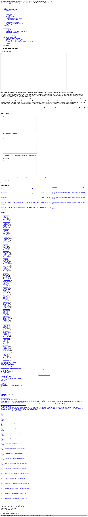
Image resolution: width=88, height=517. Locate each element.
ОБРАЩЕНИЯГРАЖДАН (4, 382)
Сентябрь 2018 (6, 324)
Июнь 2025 (5, 231)
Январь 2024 (6, 251)
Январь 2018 (6, 333)
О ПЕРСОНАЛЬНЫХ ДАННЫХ (13, 19)
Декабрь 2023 (6, 252)
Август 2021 (6, 283)
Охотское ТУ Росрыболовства (10, 9)
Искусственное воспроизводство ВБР (15, 23)
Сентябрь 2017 (6, 338)
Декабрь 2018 (6, 320)
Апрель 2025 (6, 233)
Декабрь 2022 (6, 266)
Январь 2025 (6, 237)
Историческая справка (11, 10)
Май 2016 (5, 356)
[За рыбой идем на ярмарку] (20, 131)
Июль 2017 (5, 340)
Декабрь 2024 (6, 238)
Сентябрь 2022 (6, 269)
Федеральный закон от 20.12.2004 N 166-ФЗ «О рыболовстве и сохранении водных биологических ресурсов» (27, 410)
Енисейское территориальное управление (12, 438)
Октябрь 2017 (6, 336)
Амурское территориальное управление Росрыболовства (15, 493)
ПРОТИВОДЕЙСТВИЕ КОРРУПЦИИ (6, 377)
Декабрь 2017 (6, 334)
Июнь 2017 (5, 341)
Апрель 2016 (6, 357)
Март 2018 (5, 331)
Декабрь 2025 (6, 224)
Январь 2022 (6, 278)
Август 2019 (6, 311)
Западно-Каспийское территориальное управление (14, 428)
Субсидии (8, 43)
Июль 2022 (5, 271)
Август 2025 (6, 229)
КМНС (7, 30)
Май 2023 (5, 260)
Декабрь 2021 (6, 280)
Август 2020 (6, 297)
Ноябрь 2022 (6, 267)
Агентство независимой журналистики (10, 513)
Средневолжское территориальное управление (13, 418)
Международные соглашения (13, 38)
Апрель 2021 (6, 288)
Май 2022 (5, 274)
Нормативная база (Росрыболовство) (5, 397)
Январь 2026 (6, 223)
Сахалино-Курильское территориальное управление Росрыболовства (17, 473)
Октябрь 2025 (6, 226)
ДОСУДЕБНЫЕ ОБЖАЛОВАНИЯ (14, 40)
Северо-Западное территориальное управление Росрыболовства (17, 483)
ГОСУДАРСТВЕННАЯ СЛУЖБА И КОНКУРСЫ (12, 378)
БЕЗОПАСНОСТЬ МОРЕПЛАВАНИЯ (15, 39)
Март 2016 (5, 358)
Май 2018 (5, 328)
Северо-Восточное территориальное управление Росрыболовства (17, 488)
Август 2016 (6, 353)
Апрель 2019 (6, 316)
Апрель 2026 (6, 219)
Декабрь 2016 (6, 348)
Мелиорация (9, 24)
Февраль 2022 (6, 277)
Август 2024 (6, 242)
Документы (8, 26)
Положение (8, 11)
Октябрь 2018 (6, 323)
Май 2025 (5, 232)
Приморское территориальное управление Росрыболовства (16, 498)
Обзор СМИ (6, 45)
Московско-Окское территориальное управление (13, 423)
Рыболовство (6, 28)
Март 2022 (5, 276)
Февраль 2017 (6, 346)
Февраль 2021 (6, 290)
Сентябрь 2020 (6, 296)
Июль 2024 (5, 244)
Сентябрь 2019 (6, 310)
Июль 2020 (5, 298)
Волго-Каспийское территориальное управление (14, 443)
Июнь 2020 (5, 299)
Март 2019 (5, 317)
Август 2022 (6, 270)
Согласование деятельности (12, 22)
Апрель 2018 (6, 329)
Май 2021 (5, 287)
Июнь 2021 (5, 285)
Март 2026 (5, 220)
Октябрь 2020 (6, 295)
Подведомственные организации (14, 18)
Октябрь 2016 (6, 350)
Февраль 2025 (6, 236)
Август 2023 (6, 256)
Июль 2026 (5, 216)
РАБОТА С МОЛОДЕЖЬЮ (12, 16)
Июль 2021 (5, 284)
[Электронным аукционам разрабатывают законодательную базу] (20, 153)
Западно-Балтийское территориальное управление (14, 433)
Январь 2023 (6, 265)
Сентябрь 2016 (6, 352)
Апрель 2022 (6, 275)
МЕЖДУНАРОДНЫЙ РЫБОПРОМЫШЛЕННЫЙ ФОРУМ (19, 41)
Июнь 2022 (5, 273)
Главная (5, 8)
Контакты (8, 17)
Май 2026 (5, 218)
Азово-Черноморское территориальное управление (14, 458)
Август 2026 (6, 215)
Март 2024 (5, 248)
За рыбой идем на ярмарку (10, 133)
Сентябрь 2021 (6, 282)
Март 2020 (5, 303)
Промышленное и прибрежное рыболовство (16, 31)
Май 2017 (5, 342)
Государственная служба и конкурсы (14, 12)
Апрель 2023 (6, 261)
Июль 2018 (5, 326)
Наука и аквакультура (11, 35)
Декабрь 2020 (6, 292)
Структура (8, 15)
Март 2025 (5, 234)
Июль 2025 (5, 230)
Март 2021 (5, 289)
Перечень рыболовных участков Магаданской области (8, 363)
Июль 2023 (5, 258)
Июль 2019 (5, 312)
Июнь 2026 (5, 217)
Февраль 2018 (6, 332)
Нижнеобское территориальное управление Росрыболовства (16, 463)
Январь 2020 (6, 305)
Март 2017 (5, 345)
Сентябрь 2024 (6, 241)
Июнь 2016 (5, 355)
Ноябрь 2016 (6, 349)
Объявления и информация (12, 36)
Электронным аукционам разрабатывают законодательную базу (20, 155)
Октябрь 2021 (6, 281)
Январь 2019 (6, 319)
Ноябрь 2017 (6, 335)
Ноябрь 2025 (6, 225)
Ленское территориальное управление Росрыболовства (15, 478)
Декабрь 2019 (6, 306)
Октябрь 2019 (6, 309)
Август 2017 (6, 339)
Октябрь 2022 (6, 268)
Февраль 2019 (6, 318)
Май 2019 (5, 314)
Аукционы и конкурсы (11, 33)
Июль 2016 (5, 354)
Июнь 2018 (5, 327)
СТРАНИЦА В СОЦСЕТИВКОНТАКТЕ (7, 395)
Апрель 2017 (6, 343)
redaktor (4, 51)
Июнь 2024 (5, 245)
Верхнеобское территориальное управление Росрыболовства (16, 468)
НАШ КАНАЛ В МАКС (45, 375)
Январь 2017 (6, 347)
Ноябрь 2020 (6, 294)
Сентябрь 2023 (6, 255)
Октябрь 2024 (6, 240)
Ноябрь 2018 (6, 321)
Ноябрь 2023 (6, 253)
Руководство (9, 14)
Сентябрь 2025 (6, 227)
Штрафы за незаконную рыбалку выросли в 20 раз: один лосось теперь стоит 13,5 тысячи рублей (28, 177)
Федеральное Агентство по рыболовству (12, 413)
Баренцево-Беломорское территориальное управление (15, 448)
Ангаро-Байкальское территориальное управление (14, 453)
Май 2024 (5, 246)
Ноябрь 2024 (6, 239)
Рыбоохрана (6, 25)
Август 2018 (6, 325)
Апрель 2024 (6, 247)
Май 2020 (5, 300)
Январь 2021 (6, 291)
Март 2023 (5, 262)
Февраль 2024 (6, 249)
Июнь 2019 (5, 313)
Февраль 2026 (6, 222)
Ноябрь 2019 (6, 307)
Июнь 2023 (5, 259)
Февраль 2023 (6, 263)
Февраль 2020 (6, 304)
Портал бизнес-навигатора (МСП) (9, 399)
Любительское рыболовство (12, 32)
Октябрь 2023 (6, 254)
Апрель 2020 (6, 302)
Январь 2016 (6, 360)
